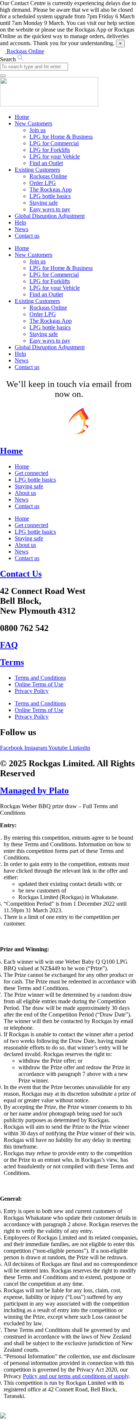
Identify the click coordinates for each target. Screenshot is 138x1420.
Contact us (27, 236)
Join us (37, 130)
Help (20, 222)
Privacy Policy (32, 691)
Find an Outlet (46, 163)
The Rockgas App (50, 189)
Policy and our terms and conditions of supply (76, 1376)
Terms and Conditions (40, 678)
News (21, 229)
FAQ (9, 645)
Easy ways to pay (49, 209)
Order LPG (42, 183)
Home (22, 117)
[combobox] (34, 66)
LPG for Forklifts (49, 150)
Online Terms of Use (39, 684)
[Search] (3, 75)
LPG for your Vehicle (54, 156)
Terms (12, 662)
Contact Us (21, 573)
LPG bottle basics (50, 196)
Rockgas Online (48, 176)
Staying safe (43, 203)
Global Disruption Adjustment (50, 216)
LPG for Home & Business (61, 137)
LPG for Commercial (54, 143)
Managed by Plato (34, 790)
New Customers (33, 123)
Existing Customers (37, 170)
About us (25, 493)
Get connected (31, 473)
